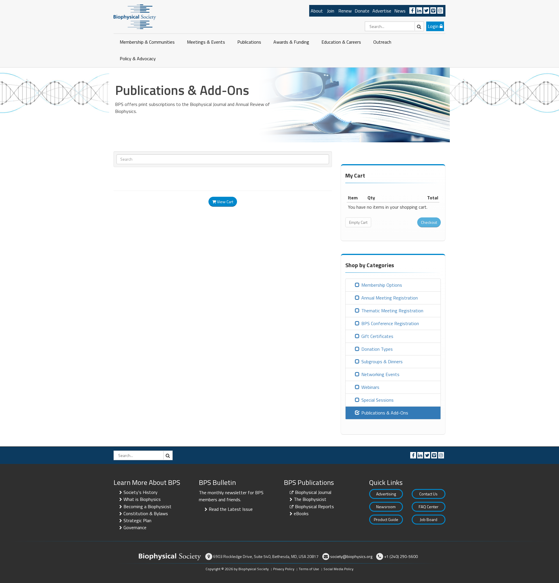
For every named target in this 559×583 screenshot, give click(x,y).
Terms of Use (309, 569)
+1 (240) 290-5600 (401, 556)
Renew (345, 10)
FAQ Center (428, 507)
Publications (249, 41)
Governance (134, 527)
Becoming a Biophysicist (147, 506)
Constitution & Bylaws (145, 513)
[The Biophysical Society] (135, 16)
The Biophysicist (310, 499)
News (400, 10)
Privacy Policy (283, 569)
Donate (362, 10)
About (317, 10)
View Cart (224, 202)
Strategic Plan (137, 520)
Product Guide (386, 519)
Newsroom (386, 507)
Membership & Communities (147, 41)
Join (330, 10)
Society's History (140, 492)
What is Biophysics (142, 499)
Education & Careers (341, 41)
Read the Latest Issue (231, 509)
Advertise (381, 10)
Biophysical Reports (314, 506)
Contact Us (428, 494)
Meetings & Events (206, 41)
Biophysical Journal (313, 492)
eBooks (301, 513)
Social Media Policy (338, 569)
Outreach (382, 41)
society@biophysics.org (351, 556)
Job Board (428, 519)
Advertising (386, 494)
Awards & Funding (291, 41)
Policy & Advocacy (138, 58)
